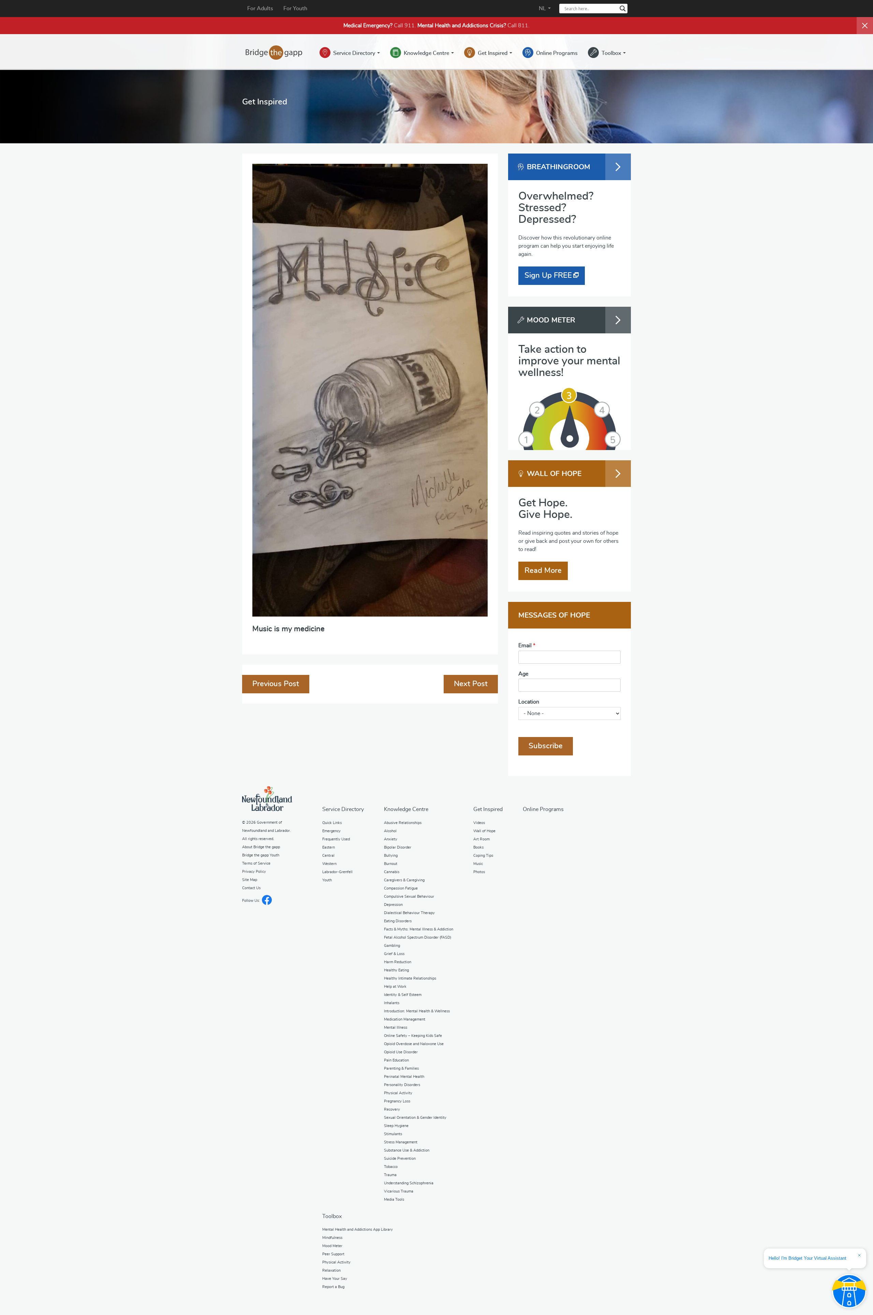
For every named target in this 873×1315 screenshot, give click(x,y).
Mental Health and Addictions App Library (357, 1229)
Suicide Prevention (400, 1158)
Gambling (392, 946)
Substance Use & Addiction (406, 1150)
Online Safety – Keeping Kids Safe (413, 1036)
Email (526, 645)
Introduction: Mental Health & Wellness (417, 1011)
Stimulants (393, 1134)
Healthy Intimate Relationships (410, 978)
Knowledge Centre (427, 53)
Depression (393, 905)
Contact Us (251, 888)
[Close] (865, 25)
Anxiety (390, 839)
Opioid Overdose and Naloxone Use (414, 1044)
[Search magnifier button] (622, 8)
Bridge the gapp (274, 52)
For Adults (260, 8)
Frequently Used (336, 839)
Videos (479, 823)
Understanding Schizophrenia (408, 1183)
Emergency (331, 831)
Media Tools (394, 1199)
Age (523, 674)
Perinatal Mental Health (404, 1077)
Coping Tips (483, 855)
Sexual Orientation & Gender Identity (415, 1117)
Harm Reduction (397, 962)
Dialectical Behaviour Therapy (409, 913)
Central (328, 855)
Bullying (391, 855)
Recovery (392, 1109)
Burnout (390, 864)
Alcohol (390, 831)
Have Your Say (334, 1279)
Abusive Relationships (402, 823)
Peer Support (333, 1254)
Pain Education (396, 1060)
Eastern (328, 847)
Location (528, 702)
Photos (479, 872)
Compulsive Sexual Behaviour (409, 896)
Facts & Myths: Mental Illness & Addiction (418, 929)
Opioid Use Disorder (401, 1052)
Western (329, 864)
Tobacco (391, 1167)
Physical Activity (398, 1093)
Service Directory (354, 53)
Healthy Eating (396, 970)
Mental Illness (395, 1027)
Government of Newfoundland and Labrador (267, 798)
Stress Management (400, 1142)
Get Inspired (493, 53)
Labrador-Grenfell (337, 872)
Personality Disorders (402, 1085)
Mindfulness (332, 1238)
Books (478, 847)
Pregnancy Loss (397, 1101)
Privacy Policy (254, 871)
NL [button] (543, 8)
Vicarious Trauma (398, 1191)
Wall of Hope (484, 831)
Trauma (390, 1175)
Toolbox (612, 53)
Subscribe (546, 746)
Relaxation (331, 1270)
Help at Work (395, 986)
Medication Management (404, 1019)
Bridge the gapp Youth (260, 855)
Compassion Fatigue (401, 888)
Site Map (249, 880)
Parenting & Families (401, 1068)
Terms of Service (256, 863)
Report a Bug (333, 1287)
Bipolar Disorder (397, 847)
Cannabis (391, 872)
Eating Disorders (398, 921)
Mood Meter (332, 1246)
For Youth (295, 8)
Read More (543, 570)
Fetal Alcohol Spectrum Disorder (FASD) (417, 937)
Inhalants (391, 1003)
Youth (327, 880)
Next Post (471, 684)
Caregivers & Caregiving (404, 880)
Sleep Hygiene (396, 1126)
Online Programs (557, 53)
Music (478, 864)
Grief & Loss (394, 954)
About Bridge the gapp (261, 847)
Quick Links (332, 823)
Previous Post (275, 684)
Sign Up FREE (548, 275)
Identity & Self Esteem (402, 995)
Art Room (481, 839)
